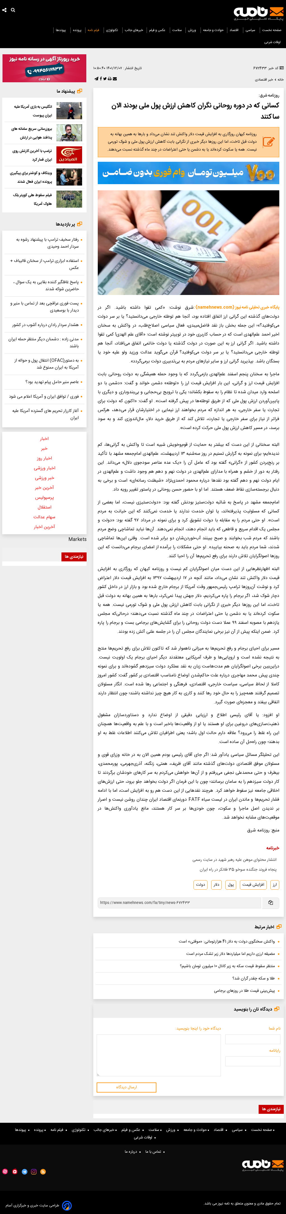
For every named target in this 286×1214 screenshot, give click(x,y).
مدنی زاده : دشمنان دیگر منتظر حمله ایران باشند (43, 343)
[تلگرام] (95, 79)
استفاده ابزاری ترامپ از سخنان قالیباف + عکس (44, 264)
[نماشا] (14, 1171)
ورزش (192, 30)
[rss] (43, 1172)
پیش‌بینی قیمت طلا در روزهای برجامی (244, 991)
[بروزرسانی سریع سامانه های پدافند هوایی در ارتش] (69, 132)
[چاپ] (109, 79)
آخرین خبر (44, 488)
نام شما (274, 1028)
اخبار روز (44, 458)
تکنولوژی (112, 30)
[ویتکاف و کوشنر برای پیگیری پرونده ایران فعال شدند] (69, 177)
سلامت (177, 30)
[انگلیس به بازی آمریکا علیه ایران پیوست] (69, 110)
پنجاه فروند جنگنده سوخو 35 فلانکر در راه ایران (238, 869)
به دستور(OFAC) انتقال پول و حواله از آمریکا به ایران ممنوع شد (47, 364)
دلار (216, 885)
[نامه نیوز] (258, 13)
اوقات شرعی (273, 42)
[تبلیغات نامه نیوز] (188, 173)
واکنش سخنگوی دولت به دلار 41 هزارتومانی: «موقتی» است (227, 941)
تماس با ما (154, 1152)
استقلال (44, 507)
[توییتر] (104, 79)
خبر (44, 449)
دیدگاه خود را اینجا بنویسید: (198, 1028)
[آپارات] (5, 1172)
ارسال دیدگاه (126, 1087)
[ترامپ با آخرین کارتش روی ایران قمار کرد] (69, 154)
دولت (200, 885)
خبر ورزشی (44, 478)
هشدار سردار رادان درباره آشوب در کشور (45, 325)
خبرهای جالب (134, 30)
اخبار (44, 439)
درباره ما (132, 1152)
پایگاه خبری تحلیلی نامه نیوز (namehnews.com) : (236, 307)
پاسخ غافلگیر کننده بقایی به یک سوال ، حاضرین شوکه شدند (46, 286)
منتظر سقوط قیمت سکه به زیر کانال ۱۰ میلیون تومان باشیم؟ (227, 966)
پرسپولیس (44, 497)
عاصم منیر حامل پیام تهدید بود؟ (52, 382)
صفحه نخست (272, 30)
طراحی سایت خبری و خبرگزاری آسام (32, 1206)
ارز (275, 885)
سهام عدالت (44, 517)
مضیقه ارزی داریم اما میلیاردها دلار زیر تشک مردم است (230, 954)
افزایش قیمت (253, 885)
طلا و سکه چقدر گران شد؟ (253, 978)
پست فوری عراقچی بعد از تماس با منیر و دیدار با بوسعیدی (44, 307)
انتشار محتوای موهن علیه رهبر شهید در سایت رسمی (234, 860)
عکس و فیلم (157, 30)
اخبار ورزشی (44, 468)
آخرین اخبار (44, 527)
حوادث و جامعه (213, 30)
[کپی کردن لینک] (270, 903)
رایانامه (274, 1050)
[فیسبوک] (100, 79)
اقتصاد (234, 30)
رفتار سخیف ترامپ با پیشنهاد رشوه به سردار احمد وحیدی (47, 243)
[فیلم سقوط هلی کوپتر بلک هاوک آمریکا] (69, 199)
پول (231, 885)
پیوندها (61, 30)
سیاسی (251, 30)
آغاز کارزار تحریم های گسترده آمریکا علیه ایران (45, 414)
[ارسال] (114, 79)
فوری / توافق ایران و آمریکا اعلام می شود (44, 396)
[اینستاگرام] (34, 1172)
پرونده (77, 30)
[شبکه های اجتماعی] (4, 11)
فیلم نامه (94, 30)
